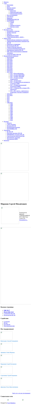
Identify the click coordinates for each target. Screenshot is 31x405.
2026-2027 (9, 59)
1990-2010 (9, 102)
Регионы (6, 121)
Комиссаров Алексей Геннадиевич (9, 341)
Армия (12, 22)
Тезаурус (9, 28)
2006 (11, 114)
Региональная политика (13, 127)
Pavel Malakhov (11, 403)
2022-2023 (9, 64)
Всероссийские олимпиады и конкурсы (17, 40)
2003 (11, 110)
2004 (11, 111)
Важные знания (11, 8)
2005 (11, 112)
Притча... (9, 34)
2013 (8, 98)
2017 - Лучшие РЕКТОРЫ (17, 75)
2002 (11, 108)
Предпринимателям (9, 326)
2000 (11, 105)
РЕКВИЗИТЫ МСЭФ (13, 19)
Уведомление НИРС (12, 139)
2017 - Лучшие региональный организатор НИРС (18, 85)
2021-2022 (9, 66)
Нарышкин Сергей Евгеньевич (8, 364)
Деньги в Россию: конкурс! (14, 47)
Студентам (7, 321)
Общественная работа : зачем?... (15, 37)
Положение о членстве (13, 31)
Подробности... (23, 220)
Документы (10, 16)
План (8, 6)
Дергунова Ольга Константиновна (9, 387)
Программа (10, 5)
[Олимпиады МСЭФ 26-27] (14, 170)
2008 (11, 117)
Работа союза (7, 38)
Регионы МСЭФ (11, 126)
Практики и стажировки (13, 44)
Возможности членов (13, 35)
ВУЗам (5, 323)
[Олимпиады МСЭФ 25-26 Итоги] (14, 200)
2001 (11, 107)
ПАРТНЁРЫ (10, 21)
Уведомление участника (13, 137)
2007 (11, 115)
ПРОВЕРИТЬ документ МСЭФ (15, 134)
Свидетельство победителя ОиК (15, 136)
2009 (11, 118)
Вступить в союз (8, 29)
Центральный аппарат (16, 13)
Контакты (6, 140)
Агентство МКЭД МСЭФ (14, 54)
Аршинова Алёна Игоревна (8, 352)
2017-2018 (9, 72)
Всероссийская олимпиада (11, 56)
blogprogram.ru (28, 390)
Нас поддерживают (12, 15)
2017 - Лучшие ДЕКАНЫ (17, 76)
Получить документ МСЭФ (14, 133)
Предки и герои (14, 26)
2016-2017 (9, 94)
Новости (6, 2)
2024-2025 (9, 61)
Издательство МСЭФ (13, 45)
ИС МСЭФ (10, 131)
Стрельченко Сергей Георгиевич (9, 375)
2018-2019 (9, 70)
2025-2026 (9, 60)
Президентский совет (16, 12)
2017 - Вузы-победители (16, 73)
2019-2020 (9, 69)
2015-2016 (9, 95)
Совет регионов (11, 124)
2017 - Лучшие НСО (15, 80)
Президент (13, 10)
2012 (8, 99)
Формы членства (11, 32)
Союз (5, 3)
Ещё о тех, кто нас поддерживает (21, 393)
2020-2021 (9, 67)
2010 (11, 120)
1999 (11, 104)
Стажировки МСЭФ (9, 313)
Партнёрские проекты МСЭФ (15, 50)
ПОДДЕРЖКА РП (12, 128)
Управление (10, 9)
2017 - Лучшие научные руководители (16, 78)
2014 (8, 96)
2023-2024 (9, 63)
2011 (8, 101)
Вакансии (9, 18)
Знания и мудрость (15, 25)
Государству (7, 324)
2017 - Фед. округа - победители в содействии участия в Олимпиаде (19, 91)
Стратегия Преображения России (16, 48)
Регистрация (10, 57)
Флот (11, 24)
